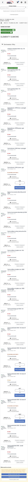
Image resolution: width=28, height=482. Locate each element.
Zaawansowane (6, 11)
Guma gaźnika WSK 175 (13, 89)
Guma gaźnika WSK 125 (13, 70)
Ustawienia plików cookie (14, 479)
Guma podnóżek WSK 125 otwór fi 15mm (16, 374)
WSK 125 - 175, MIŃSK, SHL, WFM (11, 22)
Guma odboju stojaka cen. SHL (15, 250)
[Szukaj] (25, 7)
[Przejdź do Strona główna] (1, 23)
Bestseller (19, 11)
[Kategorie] (25, 2)
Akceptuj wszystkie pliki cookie (14, 474)
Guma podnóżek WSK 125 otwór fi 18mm (16, 400)
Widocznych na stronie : (6, 467)
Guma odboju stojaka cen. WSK (15, 269)
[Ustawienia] (21, 2)
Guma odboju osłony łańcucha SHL (16, 231)
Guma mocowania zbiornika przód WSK (16, 192)
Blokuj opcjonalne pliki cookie (14, 476)
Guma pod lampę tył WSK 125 (15, 308)
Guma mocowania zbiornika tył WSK (17, 212)
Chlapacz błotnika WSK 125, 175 (16, 48)
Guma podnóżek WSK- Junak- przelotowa (15, 446)
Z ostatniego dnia (13, 11)
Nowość (22, 11)
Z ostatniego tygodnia (14, 14)
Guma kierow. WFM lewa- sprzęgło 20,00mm (16, 108)
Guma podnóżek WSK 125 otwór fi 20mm (16, 426)
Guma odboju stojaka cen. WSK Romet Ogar (15, 289)
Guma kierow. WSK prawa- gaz (15, 167)
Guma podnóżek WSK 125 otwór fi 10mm (16, 348)
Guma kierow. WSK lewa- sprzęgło (16, 148)
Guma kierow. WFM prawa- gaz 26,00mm (15, 128)
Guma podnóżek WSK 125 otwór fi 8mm (16, 328)
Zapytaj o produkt (20, 64)
